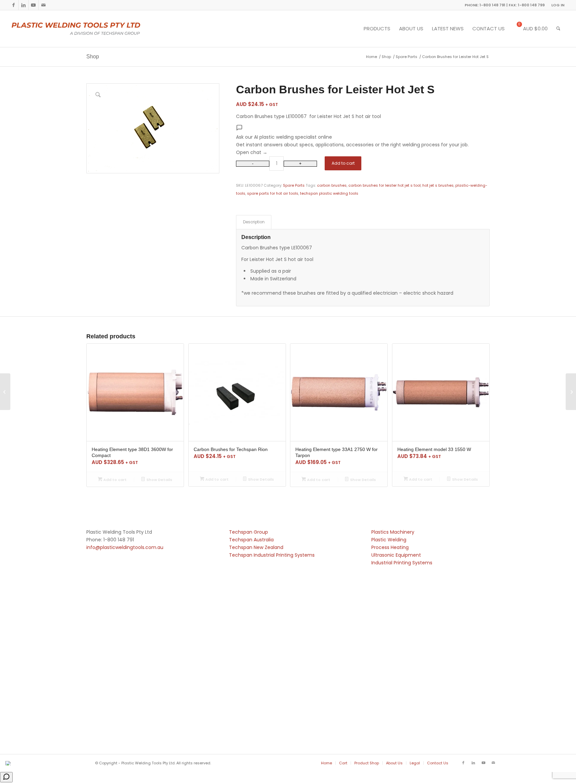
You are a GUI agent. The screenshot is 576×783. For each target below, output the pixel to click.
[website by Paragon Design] (8, 763)
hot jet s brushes (438, 185)
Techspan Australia (251, 539)
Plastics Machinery (392, 532)
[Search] (558, 28)
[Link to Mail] (44, 5)
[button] (363, 140)
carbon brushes (332, 185)
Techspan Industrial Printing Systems (272, 555)
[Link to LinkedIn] (23, 5)
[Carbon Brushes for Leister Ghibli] (5, 391)
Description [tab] (254, 222)
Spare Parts (294, 185)
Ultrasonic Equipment (396, 555)
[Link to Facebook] (13, 5)
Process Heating (390, 547)
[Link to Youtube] (33, 5)
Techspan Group (248, 532)
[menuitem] (556, 5)
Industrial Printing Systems (401, 562)
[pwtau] (81, 28)
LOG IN (557, 5)
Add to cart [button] (114, 479)
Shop (92, 56)
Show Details (158, 479)
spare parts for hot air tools (272, 193)
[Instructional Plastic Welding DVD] (571, 391)
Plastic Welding (388, 539)
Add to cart (343, 163)
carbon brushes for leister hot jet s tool (384, 185)
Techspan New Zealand (256, 547)
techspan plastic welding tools (329, 193)
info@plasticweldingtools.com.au (124, 547)
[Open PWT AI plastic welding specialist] (6, 777)
